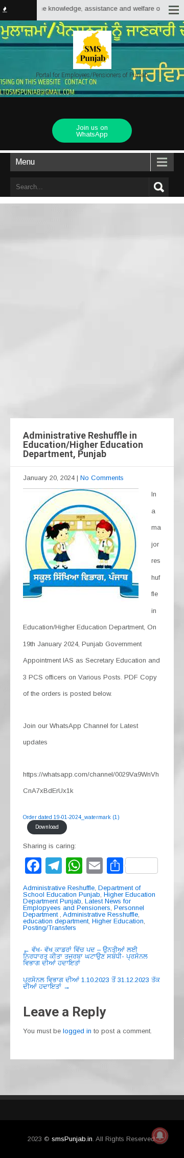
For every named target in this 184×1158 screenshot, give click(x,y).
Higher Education (118, 921)
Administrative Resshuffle (100, 914)
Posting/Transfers (49, 928)
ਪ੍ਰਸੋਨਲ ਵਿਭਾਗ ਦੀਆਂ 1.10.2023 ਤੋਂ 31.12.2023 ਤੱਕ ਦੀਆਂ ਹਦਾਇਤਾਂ (91, 983)
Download (47, 827)
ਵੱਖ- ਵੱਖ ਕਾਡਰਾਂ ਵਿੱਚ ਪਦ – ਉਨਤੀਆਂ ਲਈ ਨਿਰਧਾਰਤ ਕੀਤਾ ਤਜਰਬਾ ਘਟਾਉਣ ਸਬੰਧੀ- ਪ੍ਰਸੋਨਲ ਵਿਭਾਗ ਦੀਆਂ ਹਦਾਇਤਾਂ (85, 956)
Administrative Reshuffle (59, 888)
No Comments (102, 478)
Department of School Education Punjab (82, 891)
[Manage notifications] (160, 1135)
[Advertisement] (92, 301)
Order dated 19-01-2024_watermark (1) (71, 817)
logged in (77, 1031)
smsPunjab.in (72, 1139)
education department (55, 921)
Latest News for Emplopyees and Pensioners (77, 904)
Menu (25, 161)
